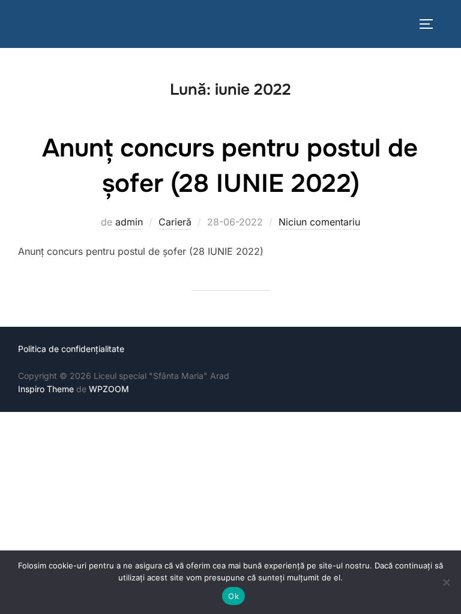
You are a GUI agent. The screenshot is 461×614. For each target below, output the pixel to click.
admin (129, 222)
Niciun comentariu (319, 222)
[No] (446, 582)
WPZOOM (109, 389)
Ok (233, 596)
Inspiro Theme (46, 389)
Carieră (174, 222)
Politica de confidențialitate (71, 349)
